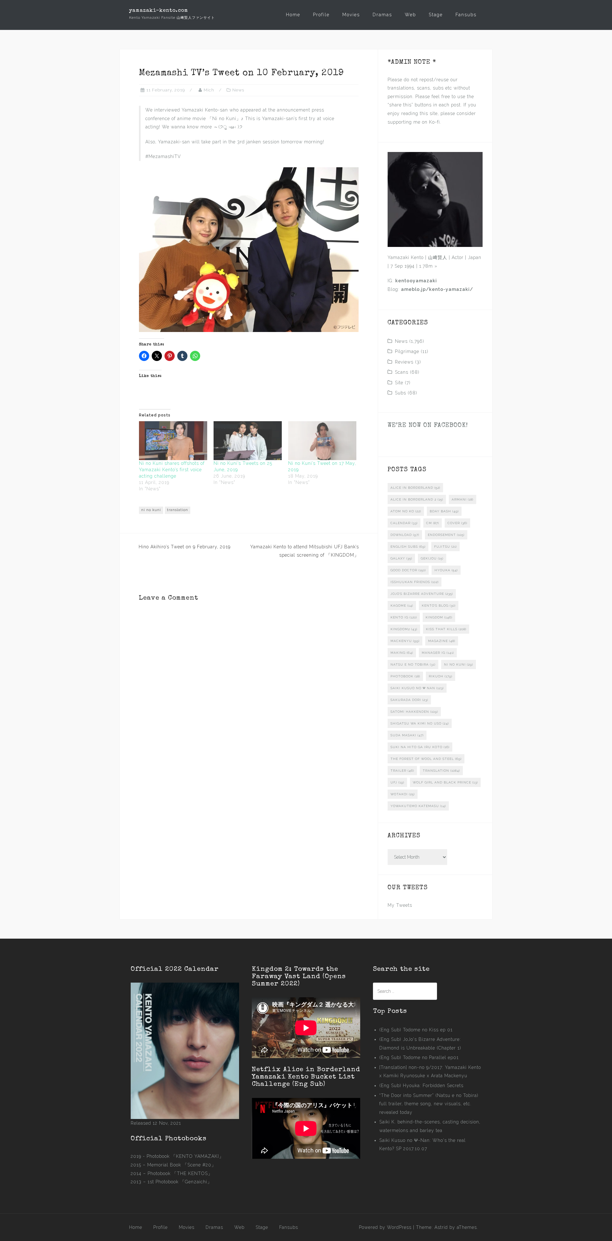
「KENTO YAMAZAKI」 (197, 1156)
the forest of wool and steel (426, 759)
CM (432, 523)
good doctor (408, 570)
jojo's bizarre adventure (421, 593)
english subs (408, 546)
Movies (351, 14)
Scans (401, 372)
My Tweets (400, 905)
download (404, 535)
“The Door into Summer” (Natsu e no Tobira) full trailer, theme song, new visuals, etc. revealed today (428, 1104)
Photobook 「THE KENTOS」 (180, 1173)
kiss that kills (446, 629)
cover (457, 523)
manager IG (438, 652)
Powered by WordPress (385, 1227)
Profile (321, 14)
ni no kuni (151, 510)
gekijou (432, 558)
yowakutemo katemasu (418, 806)
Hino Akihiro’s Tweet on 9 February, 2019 (184, 546)
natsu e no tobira (412, 664)
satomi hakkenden (414, 711)
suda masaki (407, 735)
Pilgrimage (407, 351)
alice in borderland (415, 487)
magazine (441, 641)
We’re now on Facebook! (428, 425)
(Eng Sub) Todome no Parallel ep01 (419, 1057)
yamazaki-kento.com (158, 10)
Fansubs (466, 14)
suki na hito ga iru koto (419, 747)
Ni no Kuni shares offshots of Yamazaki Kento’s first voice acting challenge (172, 470)
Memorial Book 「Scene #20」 (181, 1164)
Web (410, 14)
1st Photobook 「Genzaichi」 (180, 1181)
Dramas (382, 14)
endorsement (446, 535)
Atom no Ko (405, 511)
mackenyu (404, 641)
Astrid (441, 1227)
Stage (436, 14)
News (238, 90)
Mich (209, 90)
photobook (405, 676)
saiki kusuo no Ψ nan (417, 688)
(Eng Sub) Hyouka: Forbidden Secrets (421, 1085)
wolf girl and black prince (445, 782)
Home (293, 14)
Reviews (404, 361)
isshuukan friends (414, 582)
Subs (400, 392)
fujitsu (445, 546)
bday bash (444, 511)
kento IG (403, 617)
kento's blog (438, 605)
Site (399, 382)
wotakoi (402, 794)
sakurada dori (409, 700)
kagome (401, 605)
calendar (404, 523)
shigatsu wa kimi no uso (419, 723)
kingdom (439, 617)
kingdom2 (403, 629)
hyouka (446, 570)
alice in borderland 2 (416, 499)
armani (462, 499)
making (401, 652)
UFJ (397, 782)
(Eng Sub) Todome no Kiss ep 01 (416, 1029)
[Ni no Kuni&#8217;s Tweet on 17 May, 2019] (322, 440)
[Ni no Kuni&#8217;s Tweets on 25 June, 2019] (248, 440)
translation (177, 510)
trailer (402, 770)
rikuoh (440, 676)
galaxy (401, 558)
